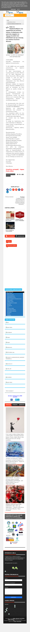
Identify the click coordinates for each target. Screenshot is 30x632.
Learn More (13, 9)
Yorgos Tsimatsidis (17, 621)
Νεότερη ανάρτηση (9, 196)
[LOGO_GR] (8, 368)
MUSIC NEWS (9, 293)
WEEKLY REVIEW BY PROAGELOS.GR (14, 298)
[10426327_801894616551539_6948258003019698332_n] (15, 358)
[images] (8, 337)
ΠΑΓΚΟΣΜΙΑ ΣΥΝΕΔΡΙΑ (11, 309)
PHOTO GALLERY (10, 294)
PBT (14, 620)
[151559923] (9, 377)
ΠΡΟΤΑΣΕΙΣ (9, 312)
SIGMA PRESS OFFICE (11, 22)
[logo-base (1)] (9, 363)
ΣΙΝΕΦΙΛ (8, 313)
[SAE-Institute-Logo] (10, 352)
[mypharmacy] (9, 347)
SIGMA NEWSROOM (11, 296)
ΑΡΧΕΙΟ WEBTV (10, 300)
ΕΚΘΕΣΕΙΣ (9, 304)
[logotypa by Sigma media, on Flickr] (15, 545)
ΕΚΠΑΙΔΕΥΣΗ (9, 305)
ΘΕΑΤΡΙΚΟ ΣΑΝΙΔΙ (10, 308)
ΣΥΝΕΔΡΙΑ (9, 315)
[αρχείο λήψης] (9, 327)
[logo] (7, 322)
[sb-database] (9, 332)
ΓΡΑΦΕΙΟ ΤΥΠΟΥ (10, 301)
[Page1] (15, 13)
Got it (18, 9)
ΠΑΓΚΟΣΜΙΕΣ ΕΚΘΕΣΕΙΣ (11, 311)
